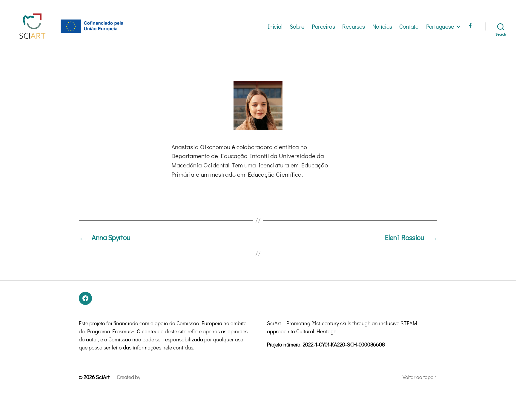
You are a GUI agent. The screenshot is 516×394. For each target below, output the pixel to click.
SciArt (102, 377)
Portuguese (440, 26)
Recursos (353, 26)
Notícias (382, 26)
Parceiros (323, 26)
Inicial (275, 26)
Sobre (297, 26)
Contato (408, 26)
